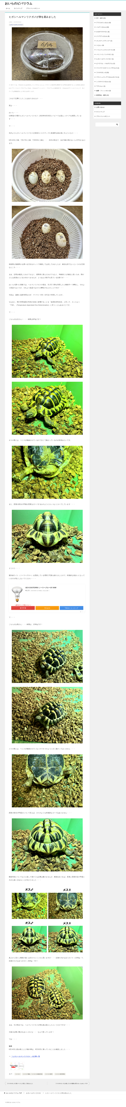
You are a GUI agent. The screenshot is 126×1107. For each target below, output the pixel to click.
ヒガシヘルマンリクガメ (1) (105, 59)
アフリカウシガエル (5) (103, 22)
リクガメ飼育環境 (60, 1074)
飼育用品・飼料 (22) (102, 95)
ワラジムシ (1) (100, 86)
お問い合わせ (100, 107)
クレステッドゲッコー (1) (104, 41)
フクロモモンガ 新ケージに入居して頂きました (20, 1083)
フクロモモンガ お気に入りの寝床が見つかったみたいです (72, 1083)
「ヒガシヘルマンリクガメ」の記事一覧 (25, 1056)
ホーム (8, 8)
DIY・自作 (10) (101, 18)
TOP (14, 1093)
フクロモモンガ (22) (102, 72)
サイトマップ (18, 8)
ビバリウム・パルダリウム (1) (105, 63)
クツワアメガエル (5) (102, 36)
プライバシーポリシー (33, 8)
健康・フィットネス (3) (103, 90)
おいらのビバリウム (18, 3)
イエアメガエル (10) (102, 27)
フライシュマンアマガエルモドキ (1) (107, 77)
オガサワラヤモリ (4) (102, 32)
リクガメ (17, 1074)
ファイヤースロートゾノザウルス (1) (107, 68)
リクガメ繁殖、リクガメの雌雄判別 (32, 1074)
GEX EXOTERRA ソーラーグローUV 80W (40, 587)
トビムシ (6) (100, 45)
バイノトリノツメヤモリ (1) (105, 54)
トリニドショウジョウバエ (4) (105, 50)
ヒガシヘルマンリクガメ (16, 24)
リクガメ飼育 (48, 1074)
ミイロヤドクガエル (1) (103, 81)
